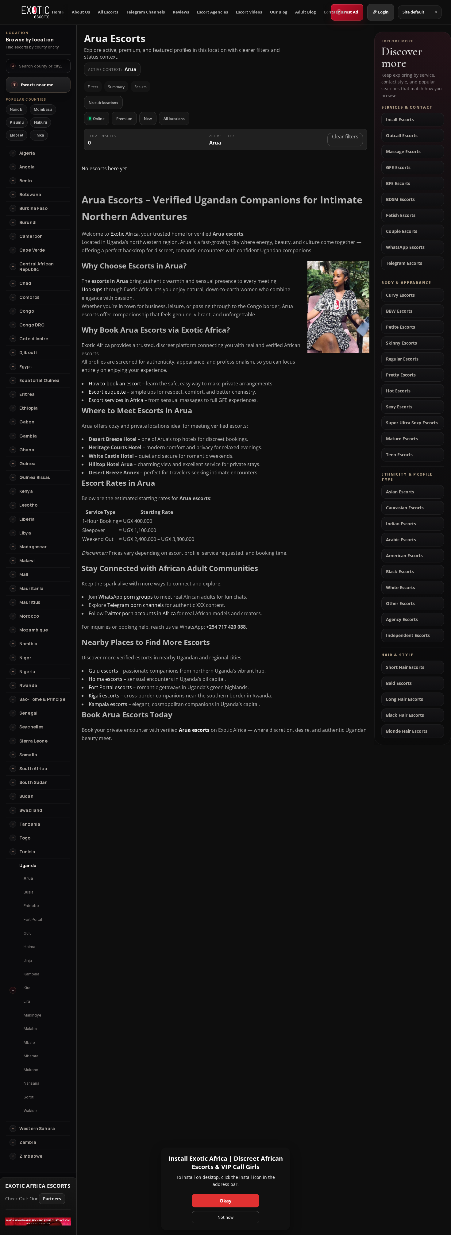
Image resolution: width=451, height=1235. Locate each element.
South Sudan (33, 782)
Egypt (25, 366)
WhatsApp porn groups (125, 596)
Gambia (28, 436)
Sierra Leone (33, 741)
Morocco (29, 616)
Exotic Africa (124, 233)
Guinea (27, 463)
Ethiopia (28, 408)
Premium (124, 118)
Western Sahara (37, 1128)
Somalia (28, 755)
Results (140, 86)
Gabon (26, 422)
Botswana (30, 194)
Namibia (28, 643)
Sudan (26, 796)
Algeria (27, 153)
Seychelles (31, 727)
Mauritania (31, 588)
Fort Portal (33, 919)
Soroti (29, 1097)
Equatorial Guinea (39, 380)
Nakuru (40, 122)
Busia (28, 892)
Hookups (92, 289)
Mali (24, 574)
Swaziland (30, 810)
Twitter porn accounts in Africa (140, 613)
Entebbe (31, 905)
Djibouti (28, 352)
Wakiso (30, 1110)
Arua (28, 878)
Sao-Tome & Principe (42, 699)
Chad (25, 283)
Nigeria (27, 671)
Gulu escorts (103, 670)
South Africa (33, 768)
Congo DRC (31, 325)
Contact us (334, 12)
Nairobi (16, 109)
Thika (39, 135)
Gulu (28, 933)
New (148, 118)
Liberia (27, 519)
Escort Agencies (212, 12)
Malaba (30, 1028)
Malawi (27, 560)
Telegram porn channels (135, 605)
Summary (116, 86)
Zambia (27, 1142)
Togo (25, 838)
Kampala (31, 974)
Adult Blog (305, 12)
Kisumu (17, 122)
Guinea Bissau (35, 477)
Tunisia (27, 852)
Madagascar (33, 547)
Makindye (32, 1015)
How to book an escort (115, 383)
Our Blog (278, 12)
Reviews (181, 12)
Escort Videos (249, 12)
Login (383, 12)
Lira (27, 1001)
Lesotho (28, 505)
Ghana (26, 450)
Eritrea (27, 394)
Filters (93, 86)
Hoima (29, 946)
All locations (174, 118)
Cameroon (31, 236)
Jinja (28, 960)
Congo (26, 311)
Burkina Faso (33, 208)
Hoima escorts (105, 679)
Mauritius (29, 602)
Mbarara (31, 1056)
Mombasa (43, 109)
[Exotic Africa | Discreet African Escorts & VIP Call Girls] (35, 12)
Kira (27, 988)
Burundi (28, 222)
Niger (25, 658)
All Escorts (108, 12)
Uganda (28, 865)
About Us (81, 12)
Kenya (26, 491)
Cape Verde (32, 250)
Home (58, 12)
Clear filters (345, 136)
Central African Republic (36, 266)
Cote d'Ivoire (33, 339)
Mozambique (33, 630)
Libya (25, 533)
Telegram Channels (145, 12)
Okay (226, 1201)
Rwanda (28, 685)
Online (99, 118)
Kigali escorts (104, 695)
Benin (25, 180)
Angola (27, 167)
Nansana (31, 1083)
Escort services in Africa (116, 400)
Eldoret (16, 135)
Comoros (29, 297)
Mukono (31, 1069)
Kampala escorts (108, 704)
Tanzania (29, 824)
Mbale (29, 1042)
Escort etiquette (107, 391)
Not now (225, 1217)
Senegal (28, 713)
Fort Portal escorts (110, 687)
